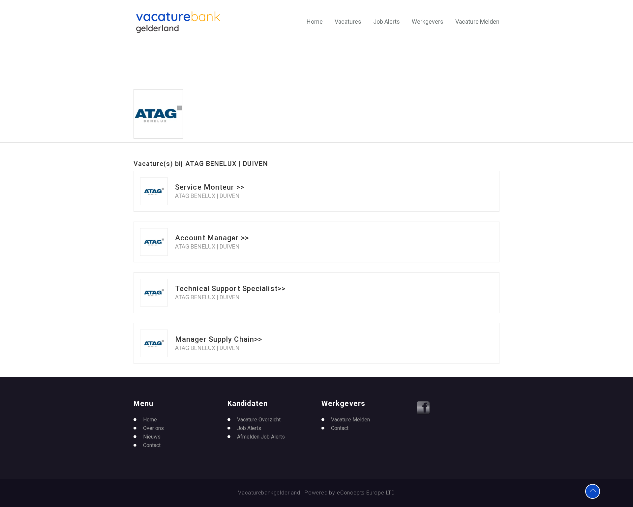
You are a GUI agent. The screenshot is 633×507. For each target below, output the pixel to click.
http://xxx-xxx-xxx (222, 111)
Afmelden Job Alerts (261, 437)
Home (315, 21)
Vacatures (348, 21)
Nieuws (152, 437)
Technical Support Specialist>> (230, 288)
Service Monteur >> (209, 187)
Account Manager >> (212, 238)
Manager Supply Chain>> (218, 339)
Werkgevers (427, 21)
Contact (152, 445)
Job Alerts (386, 21)
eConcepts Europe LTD (366, 493)
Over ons (153, 428)
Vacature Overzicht (259, 419)
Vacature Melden (477, 21)
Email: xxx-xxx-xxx (225, 118)
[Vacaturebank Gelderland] (178, 22)
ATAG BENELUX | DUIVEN (207, 196)
